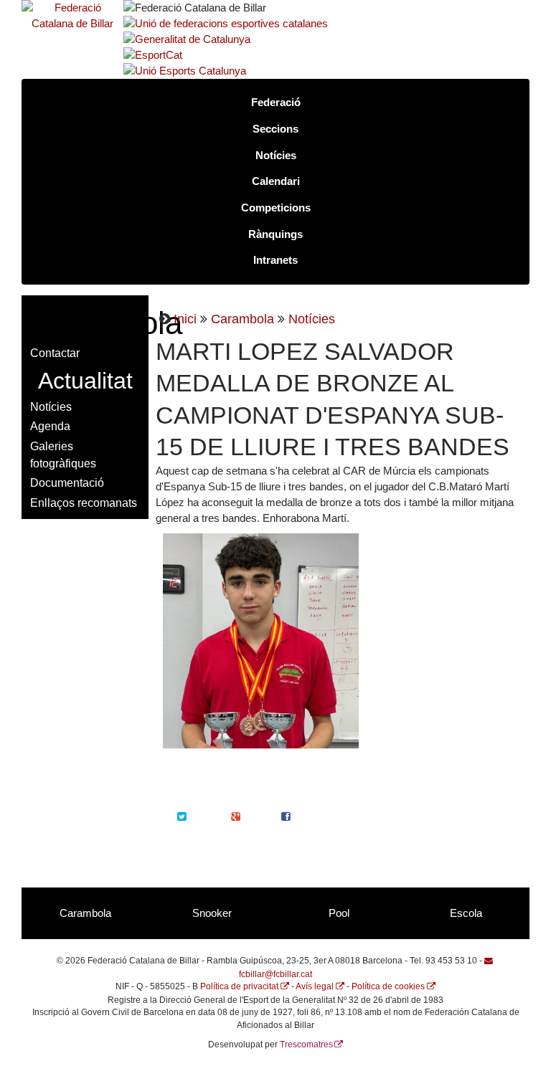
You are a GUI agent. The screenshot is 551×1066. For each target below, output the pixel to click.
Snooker (212, 913)
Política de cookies (388, 986)
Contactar (55, 352)
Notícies (275, 155)
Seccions (275, 129)
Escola (466, 913)
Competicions (276, 208)
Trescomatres (306, 1044)
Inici (185, 319)
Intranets (275, 260)
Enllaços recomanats (83, 502)
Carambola (242, 319)
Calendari (276, 181)
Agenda (50, 425)
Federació (276, 102)
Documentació (67, 482)
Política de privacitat (239, 986)
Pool (339, 913)
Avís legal (315, 986)
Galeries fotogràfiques (63, 454)
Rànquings (275, 234)
